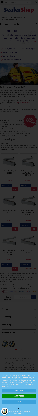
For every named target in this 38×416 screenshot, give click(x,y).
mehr (19, 402)
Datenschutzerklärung (19, 413)
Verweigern (19, 390)
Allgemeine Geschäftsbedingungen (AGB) (19, 411)
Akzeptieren (19, 396)
